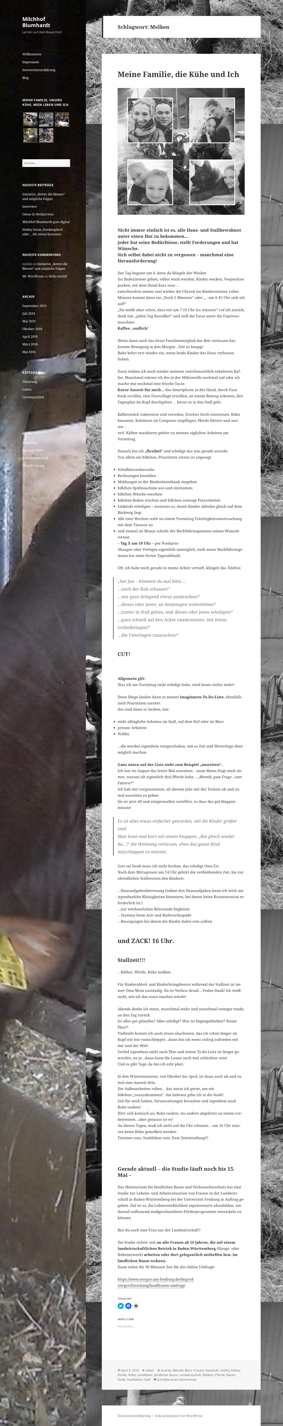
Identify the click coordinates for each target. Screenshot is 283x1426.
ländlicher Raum (166, 1375)
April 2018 (30, 336)
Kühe (132, 1375)
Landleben (144, 1375)
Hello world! (58, 276)
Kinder (122, 1375)
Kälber (235, 1370)
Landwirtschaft (190, 1375)
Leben (27, 389)
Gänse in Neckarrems (38, 214)
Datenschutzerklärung (38, 70)
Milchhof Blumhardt (36, 22)
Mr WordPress (33, 276)
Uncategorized (33, 397)
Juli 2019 (28, 313)
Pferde (220, 1375)
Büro (188, 1370)
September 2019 (34, 306)
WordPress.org (33, 466)
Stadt (121, 1379)
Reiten (231, 1375)
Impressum (30, 62)
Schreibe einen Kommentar (177, 1379)
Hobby (224, 1370)
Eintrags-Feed (32, 450)
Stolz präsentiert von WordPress (179, 1416)
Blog (25, 78)
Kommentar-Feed (35, 458)
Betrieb (178, 1370)
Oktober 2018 (32, 329)
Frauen (199, 1370)
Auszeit (166, 1370)
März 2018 (30, 344)
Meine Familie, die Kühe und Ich (178, 74)
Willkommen (31, 54)
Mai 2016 (29, 352)
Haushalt (212, 1370)
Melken (208, 1375)
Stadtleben (135, 1379)
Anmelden (30, 442)
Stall (147, 1379)
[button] (30, 120)
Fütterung (29, 382)
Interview (29, 206)
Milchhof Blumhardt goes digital (46, 222)
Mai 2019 (29, 321)
